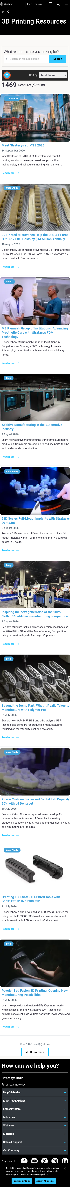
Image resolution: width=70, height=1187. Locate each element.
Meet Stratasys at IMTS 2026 (23, 145)
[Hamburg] (66, 4)
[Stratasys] (6, 4)
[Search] (58, 4)
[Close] (64, 1168)
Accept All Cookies (45, 1181)
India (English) (34, 4)
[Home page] (7, 12)
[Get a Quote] (50, 4)
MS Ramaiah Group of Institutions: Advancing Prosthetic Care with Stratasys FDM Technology (35, 332)
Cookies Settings (22, 1181)
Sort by (33, 75)
